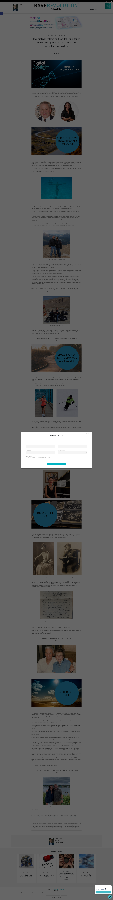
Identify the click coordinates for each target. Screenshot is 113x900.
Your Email (28, 450)
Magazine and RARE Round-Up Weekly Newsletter (38, 459)
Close (88, 433)
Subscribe (110, 1)
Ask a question (102, 892)
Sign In (106, 1)
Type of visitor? (61, 450)
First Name (28, 444)
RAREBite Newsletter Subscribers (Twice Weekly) (38, 457)
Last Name (60, 444)
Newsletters (29, 456)
